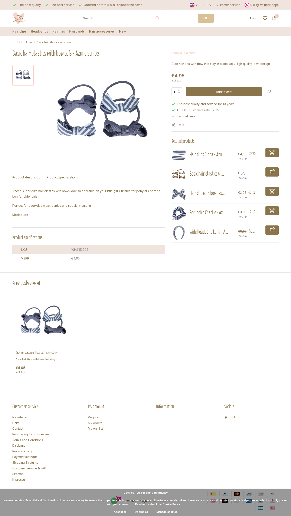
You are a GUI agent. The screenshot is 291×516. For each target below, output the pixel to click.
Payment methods (24, 457)
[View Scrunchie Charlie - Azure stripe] (178, 213)
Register (94, 417)
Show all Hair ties (183, 53)
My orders (95, 423)
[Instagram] (233, 418)
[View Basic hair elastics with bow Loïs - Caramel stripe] (178, 174)
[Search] (157, 18)
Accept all (120, 511)
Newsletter (19, 417)
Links (15, 423)
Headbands (39, 31)
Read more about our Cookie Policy (157, 504)
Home (29, 42)
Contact (17, 428)
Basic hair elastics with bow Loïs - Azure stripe (37, 352)
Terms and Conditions (27, 440)
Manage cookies (166, 511)
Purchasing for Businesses (30, 434)
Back (19, 42)
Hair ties (58, 31)
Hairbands (77, 31)
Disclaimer (19, 445)
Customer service (228, 5)
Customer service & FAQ (29, 468)
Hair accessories (102, 31)
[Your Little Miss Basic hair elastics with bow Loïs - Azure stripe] (43, 322)
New (122, 31)
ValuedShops (269, 5)
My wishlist (95, 428)
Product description (27, 177)
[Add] (272, 152)
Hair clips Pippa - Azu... (207, 154)
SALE (205, 18)
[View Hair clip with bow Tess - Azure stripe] (178, 194)
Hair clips (19, 31)
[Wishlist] (265, 18)
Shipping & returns (25, 462)
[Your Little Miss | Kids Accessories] (28, 18)
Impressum (19, 479)
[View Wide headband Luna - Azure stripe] (178, 232)
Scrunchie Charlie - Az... (207, 212)
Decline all (141, 511)
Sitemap (18, 474)
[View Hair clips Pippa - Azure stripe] (178, 155)
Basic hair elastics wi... (207, 174)
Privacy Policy (22, 451)
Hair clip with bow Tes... (207, 193)
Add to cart (224, 92)
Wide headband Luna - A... (209, 232)
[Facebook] (226, 418)
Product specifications (62, 177)
